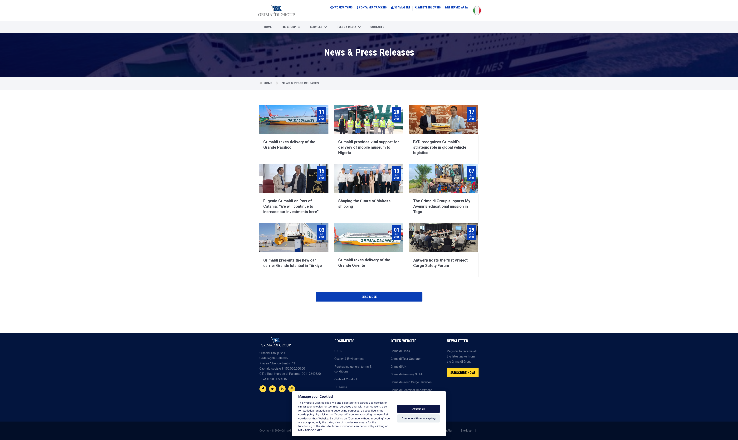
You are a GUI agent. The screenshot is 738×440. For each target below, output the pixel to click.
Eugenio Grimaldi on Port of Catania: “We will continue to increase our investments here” (291, 206)
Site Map (466, 430)
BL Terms (340, 387)
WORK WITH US (343, 7)
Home (268, 27)
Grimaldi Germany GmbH (407, 374)
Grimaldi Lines (400, 351)
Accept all (418, 408)
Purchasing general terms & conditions (352, 369)
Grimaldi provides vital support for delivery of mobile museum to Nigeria (368, 147)
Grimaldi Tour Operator (406, 359)
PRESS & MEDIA (347, 27)
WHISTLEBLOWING (429, 7)
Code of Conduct (345, 379)
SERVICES (317, 27)
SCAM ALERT (402, 7)
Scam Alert (446, 430)
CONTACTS (377, 27)
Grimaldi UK (398, 366)
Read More (369, 297)
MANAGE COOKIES (310, 430)
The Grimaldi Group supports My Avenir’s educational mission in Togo (441, 206)
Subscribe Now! (462, 373)
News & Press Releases (300, 83)
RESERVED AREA (457, 7)
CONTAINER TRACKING (373, 7)
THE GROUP (289, 27)
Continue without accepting (418, 418)
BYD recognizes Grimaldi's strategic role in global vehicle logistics (439, 147)
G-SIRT (339, 351)
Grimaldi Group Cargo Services (411, 382)
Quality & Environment (349, 359)
